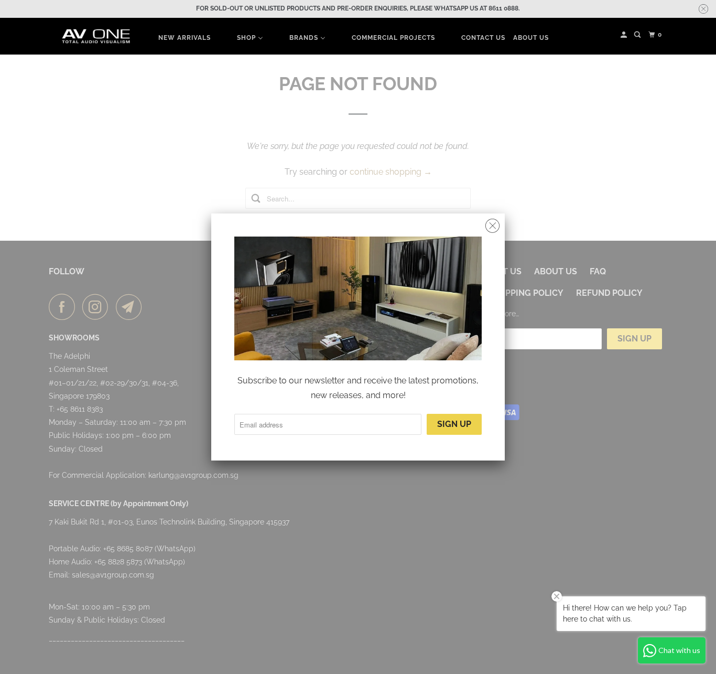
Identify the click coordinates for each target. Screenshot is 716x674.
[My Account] (625, 35)
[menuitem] (184, 37)
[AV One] (96, 36)
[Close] (492, 226)
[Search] (638, 35)
